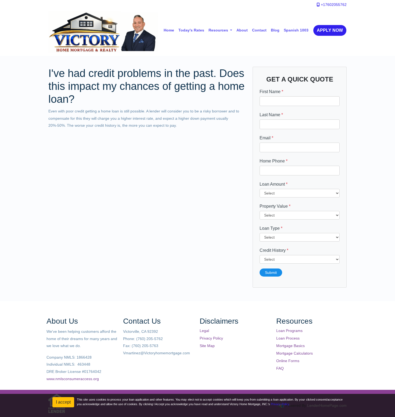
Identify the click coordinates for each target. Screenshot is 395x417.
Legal (204, 330)
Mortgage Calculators (294, 353)
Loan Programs (289, 330)
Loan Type (271, 228)
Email (266, 138)
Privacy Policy (211, 338)
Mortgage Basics (290, 346)
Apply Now (330, 30)
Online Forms (287, 361)
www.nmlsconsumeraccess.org (72, 379)
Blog (275, 30)
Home (169, 30)
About (242, 30)
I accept (63, 402)
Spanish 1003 (296, 30)
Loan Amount (274, 184)
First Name (271, 91)
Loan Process (288, 338)
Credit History (274, 250)
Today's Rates (191, 30)
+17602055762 (333, 4)
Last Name (271, 114)
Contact (259, 30)
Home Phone (274, 161)
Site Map (207, 346)
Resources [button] (219, 30)
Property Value (275, 206)
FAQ (280, 368)
